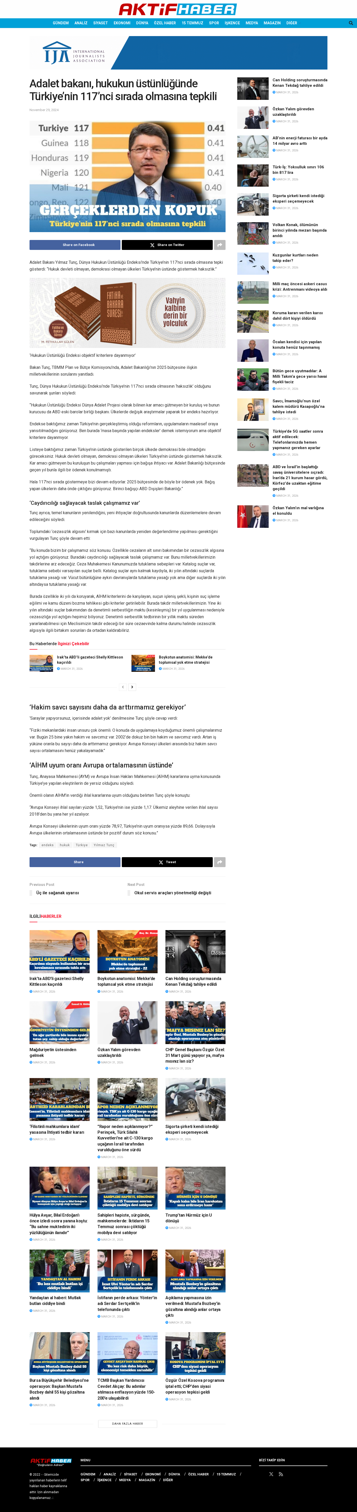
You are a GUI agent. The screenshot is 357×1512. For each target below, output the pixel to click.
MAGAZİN (272, 23)
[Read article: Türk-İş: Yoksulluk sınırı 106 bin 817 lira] (253, 175)
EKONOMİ (122, 23)
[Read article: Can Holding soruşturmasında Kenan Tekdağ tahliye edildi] (195, 951)
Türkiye (82, 845)
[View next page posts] (132, 687)
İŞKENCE (232, 23)
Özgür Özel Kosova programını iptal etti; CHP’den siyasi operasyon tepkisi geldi (194, 1386)
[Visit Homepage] (178, 9)
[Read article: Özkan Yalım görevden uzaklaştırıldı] (127, 1022)
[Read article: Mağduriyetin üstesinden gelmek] (60, 1022)
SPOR (214, 23)
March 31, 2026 (71, 669)
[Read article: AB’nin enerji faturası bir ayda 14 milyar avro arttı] (253, 146)
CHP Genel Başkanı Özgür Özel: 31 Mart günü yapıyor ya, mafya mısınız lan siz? (195, 1055)
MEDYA (252, 23)
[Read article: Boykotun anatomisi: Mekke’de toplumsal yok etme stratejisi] (143, 663)
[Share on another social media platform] (220, 245)
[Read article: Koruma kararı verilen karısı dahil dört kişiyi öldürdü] (253, 321)
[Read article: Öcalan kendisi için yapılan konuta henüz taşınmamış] (253, 350)
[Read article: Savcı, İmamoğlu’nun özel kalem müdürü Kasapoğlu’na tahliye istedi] (253, 409)
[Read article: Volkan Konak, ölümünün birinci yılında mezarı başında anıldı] (253, 233)
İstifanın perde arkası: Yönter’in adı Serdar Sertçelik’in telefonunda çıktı (127, 1303)
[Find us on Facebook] (261, 1474)
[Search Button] (351, 23)
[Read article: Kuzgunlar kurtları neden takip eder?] (253, 264)
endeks (48, 845)
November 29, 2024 (44, 110)
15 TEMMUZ (192, 23)
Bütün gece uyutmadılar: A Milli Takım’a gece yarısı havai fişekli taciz (300, 376)
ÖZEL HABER (165, 23)
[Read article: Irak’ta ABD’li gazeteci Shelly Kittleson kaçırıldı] (41, 663)
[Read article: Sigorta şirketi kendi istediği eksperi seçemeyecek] (195, 1099)
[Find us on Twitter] (271, 1474)
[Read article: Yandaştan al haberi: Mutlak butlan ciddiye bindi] (60, 1271)
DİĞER (291, 23)
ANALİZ (81, 23)
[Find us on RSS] (281, 1474)
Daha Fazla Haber (127, 1423)
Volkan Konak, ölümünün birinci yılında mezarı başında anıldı (300, 230)
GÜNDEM (61, 23)
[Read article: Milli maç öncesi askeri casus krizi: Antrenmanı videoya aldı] (253, 292)
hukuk (65, 845)
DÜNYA (142, 23)
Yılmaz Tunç (104, 845)
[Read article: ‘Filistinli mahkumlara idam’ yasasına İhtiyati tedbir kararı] (60, 1099)
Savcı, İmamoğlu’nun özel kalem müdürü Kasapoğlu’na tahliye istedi (299, 406)
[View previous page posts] (123, 687)
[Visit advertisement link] (178, 56)
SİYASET (100, 23)
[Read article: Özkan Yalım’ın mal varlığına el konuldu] (253, 516)
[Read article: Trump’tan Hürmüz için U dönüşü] (195, 1188)
